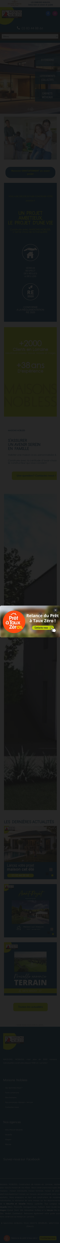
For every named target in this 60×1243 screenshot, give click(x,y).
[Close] (55, 610)
